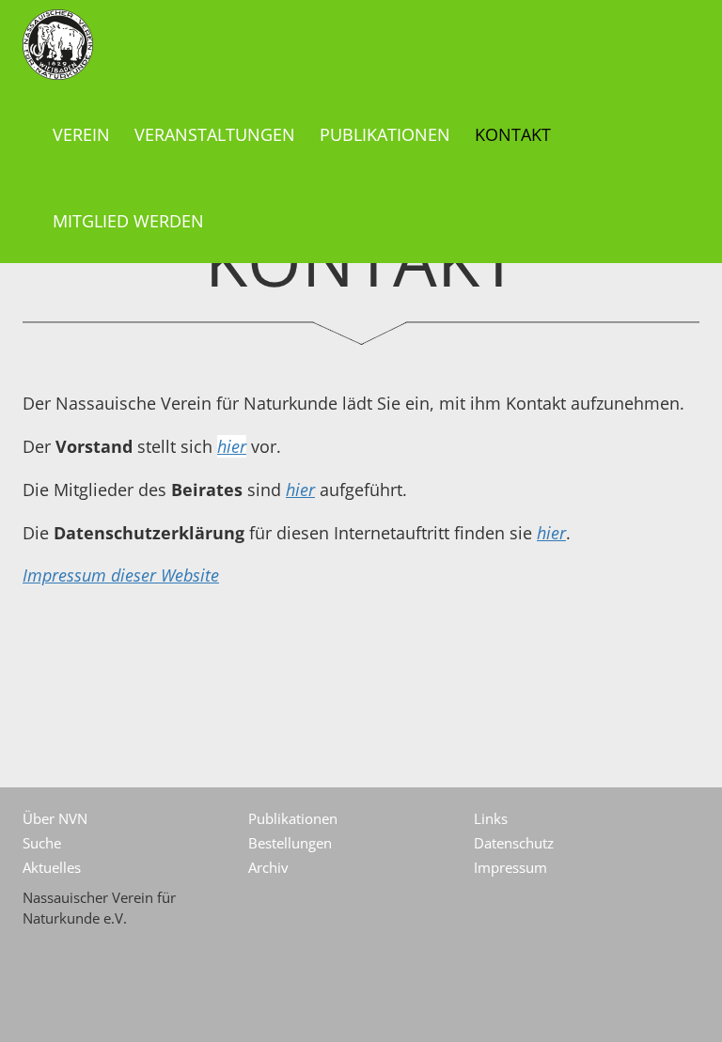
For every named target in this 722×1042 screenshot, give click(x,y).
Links (491, 818)
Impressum (510, 867)
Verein (81, 134)
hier (231, 446)
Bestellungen (290, 842)
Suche (42, 842)
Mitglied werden (128, 221)
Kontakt (513, 134)
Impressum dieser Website (121, 575)
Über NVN (55, 818)
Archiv (268, 867)
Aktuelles (52, 867)
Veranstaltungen (214, 134)
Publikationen (385, 134)
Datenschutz (514, 842)
